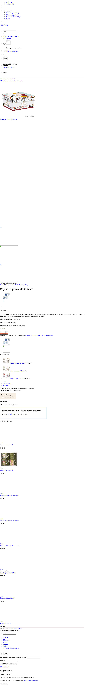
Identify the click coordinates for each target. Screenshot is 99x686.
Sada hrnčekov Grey (5, 623)
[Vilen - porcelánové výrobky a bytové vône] (4, 25)
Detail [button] (1, 443)
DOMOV (5, 36)
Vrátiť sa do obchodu (12, 51)
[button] (11, 36)
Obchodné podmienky (12, 13)
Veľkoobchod (6, 19)
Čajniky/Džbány (23, 285)
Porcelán (12, 285)
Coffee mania (39, 335)
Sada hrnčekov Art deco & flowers (9, 495)
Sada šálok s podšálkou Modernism (9, 521)
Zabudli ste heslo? (4, 667)
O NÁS (5, 73)
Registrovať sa (4, 683)
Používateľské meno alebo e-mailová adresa (13, 657)
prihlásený (11, 414)
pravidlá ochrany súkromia (31, 681)
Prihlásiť (14, 663)
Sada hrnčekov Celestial (6, 445)
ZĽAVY (5, 642)
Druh (16, 285)
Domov (2, 285)
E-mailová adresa (5, 674)
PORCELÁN (6, 51)
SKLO (4, 44)
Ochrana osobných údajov (13, 17)
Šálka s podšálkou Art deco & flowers (10, 546)
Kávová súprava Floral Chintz (7, 573)
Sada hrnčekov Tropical (6, 470)
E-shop (7, 285)
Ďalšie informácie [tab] (8, 383)
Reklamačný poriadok (12, 15)
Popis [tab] (4, 381)
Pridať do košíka (4, 333)
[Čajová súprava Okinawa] (6, 307)
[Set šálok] (6, 299)
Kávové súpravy (48, 335)
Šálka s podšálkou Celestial (7, 598)
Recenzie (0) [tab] (6, 385)
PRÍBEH (5, 65)
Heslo (2, 660)
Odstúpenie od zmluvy (15, 629)
